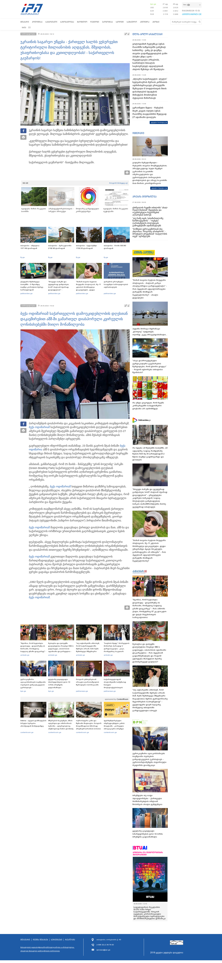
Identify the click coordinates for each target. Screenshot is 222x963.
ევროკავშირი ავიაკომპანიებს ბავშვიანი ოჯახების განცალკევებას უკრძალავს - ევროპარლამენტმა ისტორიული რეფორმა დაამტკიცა (33, 687)
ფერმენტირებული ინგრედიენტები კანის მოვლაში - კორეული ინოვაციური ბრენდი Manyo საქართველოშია (115, 726)
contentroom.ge (26, 732)
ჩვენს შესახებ (40, 940)
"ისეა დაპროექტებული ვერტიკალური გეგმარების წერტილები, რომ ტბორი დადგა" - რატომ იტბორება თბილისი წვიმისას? (149, 366)
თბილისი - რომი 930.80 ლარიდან (115, 247)
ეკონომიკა (107, 22)
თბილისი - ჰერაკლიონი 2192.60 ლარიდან (59, 247)
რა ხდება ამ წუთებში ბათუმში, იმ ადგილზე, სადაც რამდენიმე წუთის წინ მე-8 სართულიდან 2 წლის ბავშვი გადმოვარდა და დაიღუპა (149, 454)
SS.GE (25, 183)
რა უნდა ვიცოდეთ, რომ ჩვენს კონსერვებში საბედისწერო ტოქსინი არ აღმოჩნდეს (148, 406)
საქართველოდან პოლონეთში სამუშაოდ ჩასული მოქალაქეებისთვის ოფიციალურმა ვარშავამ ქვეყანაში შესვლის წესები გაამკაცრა (116, 687)
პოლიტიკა (37, 22)
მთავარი (24, 22)
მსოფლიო (82, 22)
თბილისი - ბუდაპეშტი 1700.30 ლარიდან (86, 247)
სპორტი (120, 22)
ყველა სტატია (158, 188)
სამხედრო (132, 22)
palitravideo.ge (26, 293)
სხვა (24, 27)
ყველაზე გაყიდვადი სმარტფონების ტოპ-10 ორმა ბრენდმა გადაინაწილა (59, 683)
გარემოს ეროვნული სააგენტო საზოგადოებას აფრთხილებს (116, 284)
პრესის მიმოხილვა (144, 196)
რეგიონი (94, 22)
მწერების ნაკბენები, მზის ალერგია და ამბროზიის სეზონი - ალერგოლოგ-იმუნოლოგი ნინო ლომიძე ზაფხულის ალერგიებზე (60, 726)
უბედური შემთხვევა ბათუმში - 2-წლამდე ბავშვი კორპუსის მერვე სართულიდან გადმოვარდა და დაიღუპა (33, 287)
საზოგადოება (67, 22)
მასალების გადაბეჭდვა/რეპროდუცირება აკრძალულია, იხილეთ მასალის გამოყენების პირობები (47, 949)
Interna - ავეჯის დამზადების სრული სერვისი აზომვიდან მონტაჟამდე (33, 723)
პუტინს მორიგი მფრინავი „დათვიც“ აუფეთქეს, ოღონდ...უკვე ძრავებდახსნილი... (149, 332)
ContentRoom (122, 699)
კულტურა (144, 22)
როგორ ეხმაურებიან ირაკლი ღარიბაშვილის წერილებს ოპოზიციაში (87, 682)
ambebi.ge (24, 655)
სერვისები (56, 940)
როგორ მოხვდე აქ (118, 183)
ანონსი (155, 22)
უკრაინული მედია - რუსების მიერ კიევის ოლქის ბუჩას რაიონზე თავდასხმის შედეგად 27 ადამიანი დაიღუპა (149, 112)
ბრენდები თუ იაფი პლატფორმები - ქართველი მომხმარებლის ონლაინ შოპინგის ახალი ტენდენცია (147, 799)
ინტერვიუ (138, 133)
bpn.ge (153, 4)
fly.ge (22, 257)
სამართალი (51, 22)
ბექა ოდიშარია (38, 427)
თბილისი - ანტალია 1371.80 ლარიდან (29, 247)
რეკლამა (70, 940)
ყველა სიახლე (158, 122)
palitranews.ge (82, 691)
